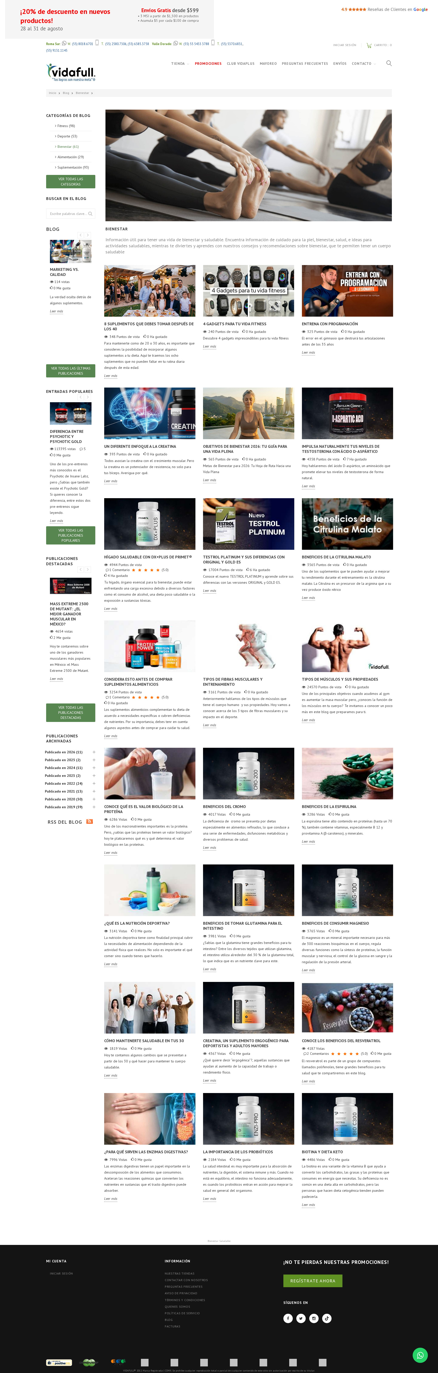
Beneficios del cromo (224, 806)
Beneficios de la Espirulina (329, 806)
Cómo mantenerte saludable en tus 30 (144, 1040)
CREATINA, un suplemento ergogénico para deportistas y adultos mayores (245, 1043)
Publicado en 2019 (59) (64, 807)
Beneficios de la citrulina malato (336, 556)
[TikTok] (327, 1318)
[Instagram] (314, 1318)
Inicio (52, 93)
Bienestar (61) (68, 146)
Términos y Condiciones (185, 1300)
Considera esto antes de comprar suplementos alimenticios (138, 682)
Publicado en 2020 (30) (64, 799)
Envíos (340, 63)
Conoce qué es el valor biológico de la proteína (143, 809)
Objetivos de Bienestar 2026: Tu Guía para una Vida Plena (245, 449)
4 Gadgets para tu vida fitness (234, 323)
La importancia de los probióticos (238, 1151)
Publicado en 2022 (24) (64, 783)
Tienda (178, 63)
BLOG (169, 1320)
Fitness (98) (66, 126)
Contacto (362, 63)
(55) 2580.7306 (115, 44)
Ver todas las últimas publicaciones (70, 371)
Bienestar (82, 93)
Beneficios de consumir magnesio (335, 923)
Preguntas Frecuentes (305, 63)
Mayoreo (268, 63)
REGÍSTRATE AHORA (313, 1281)
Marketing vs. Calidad (64, 272)
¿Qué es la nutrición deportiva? (137, 923)
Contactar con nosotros (186, 1280)
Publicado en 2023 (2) (63, 775)
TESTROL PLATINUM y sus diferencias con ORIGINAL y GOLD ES (244, 559)
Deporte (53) (67, 136)
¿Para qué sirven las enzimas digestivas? (146, 1151)
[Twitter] (301, 1318)
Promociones (208, 63)
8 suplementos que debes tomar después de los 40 (149, 326)
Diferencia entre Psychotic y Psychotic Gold (66, 436)
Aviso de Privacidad (181, 1293)
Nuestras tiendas (180, 1273)
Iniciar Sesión (344, 45)
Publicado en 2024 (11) (64, 767)
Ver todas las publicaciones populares (70, 535)
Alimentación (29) (71, 157)
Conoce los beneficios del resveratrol (341, 1040)
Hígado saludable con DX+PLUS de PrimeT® (148, 556)
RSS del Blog (64, 822)
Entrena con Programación (330, 323)
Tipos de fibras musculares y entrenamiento (233, 682)
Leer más (110, 375)
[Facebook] (288, 1318)
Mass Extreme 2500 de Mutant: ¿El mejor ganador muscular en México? (69, 614)
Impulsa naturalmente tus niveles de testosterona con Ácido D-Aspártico (340, 449)
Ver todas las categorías (71, 181)
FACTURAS (172, 1326)
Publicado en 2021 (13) (64, 791)
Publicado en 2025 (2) (63, 760)
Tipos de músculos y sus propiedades (340, 679)
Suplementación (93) (73, 167)
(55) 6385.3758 (138, 44)
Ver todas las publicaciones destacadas (70, 712)
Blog (66, 93)
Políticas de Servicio (182, 1313)
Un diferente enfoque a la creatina (140, 446)
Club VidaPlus (241, 63)
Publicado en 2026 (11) (64, 752)
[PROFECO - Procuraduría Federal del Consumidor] (118, 1362)
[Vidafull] (70, 72)
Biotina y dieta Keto (322, 1151)
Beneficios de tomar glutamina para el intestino (242, 926)
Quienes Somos (177, 1306)
